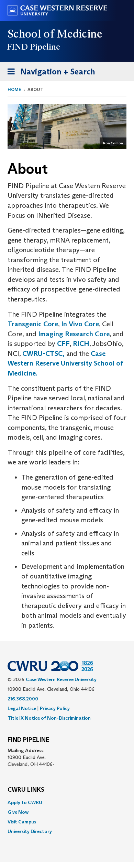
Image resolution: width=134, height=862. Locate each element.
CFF (63, 343)
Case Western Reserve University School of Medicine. (65, 363)
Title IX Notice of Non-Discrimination (49, 718)
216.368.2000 (23, 699)
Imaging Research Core (74, 334)
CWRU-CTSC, (43, 353)
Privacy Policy (55, 708)
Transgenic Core (33, 324)
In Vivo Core (80, 324)
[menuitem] (67, 802)
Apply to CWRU (25, 802)
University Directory (30, 831)
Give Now (18, 812)
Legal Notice (22, 708)
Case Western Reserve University (61, 679)
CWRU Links (26, 790)
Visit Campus (22, 822)
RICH (81, 343)
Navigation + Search (49, 73)
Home (14, 89)
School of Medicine (55, 34)
